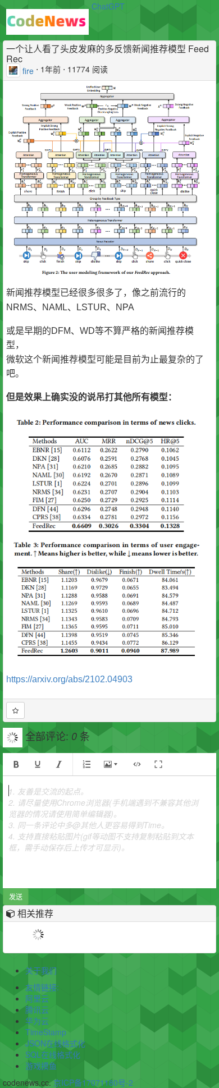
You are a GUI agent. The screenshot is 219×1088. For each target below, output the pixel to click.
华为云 (37, 1020)
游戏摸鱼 (41, 1065)
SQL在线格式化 (52, 1054)
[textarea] (109, 832)
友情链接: (42, 987)
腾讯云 (37, 1009)
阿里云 (37, 998)
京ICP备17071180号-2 (93, 1082)
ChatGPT (108, 6)
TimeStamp (45, 1031)
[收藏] (15, 710)
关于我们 (41, 970)
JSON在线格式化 (55, 1043)
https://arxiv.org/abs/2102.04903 (69, 679)
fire (28, 70)
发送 (15, 896)
